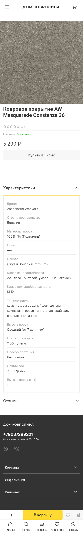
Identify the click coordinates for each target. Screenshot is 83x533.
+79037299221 (18, 434)
